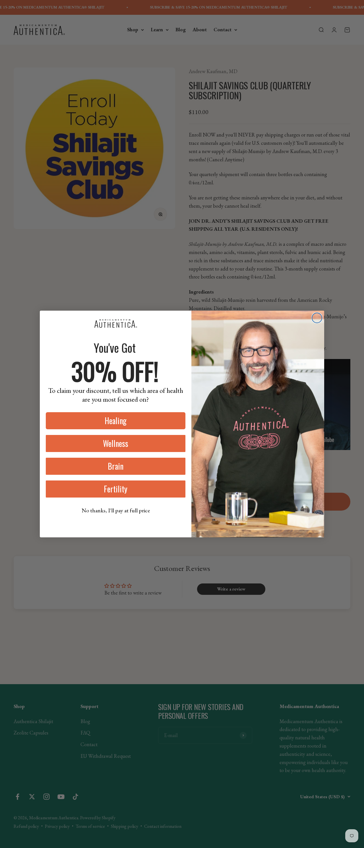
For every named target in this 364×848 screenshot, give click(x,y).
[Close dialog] (317, 318)
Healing (116, 420)
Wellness (115, 443)
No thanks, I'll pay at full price (116, 510)
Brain (115, 466)
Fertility (115, 489)
